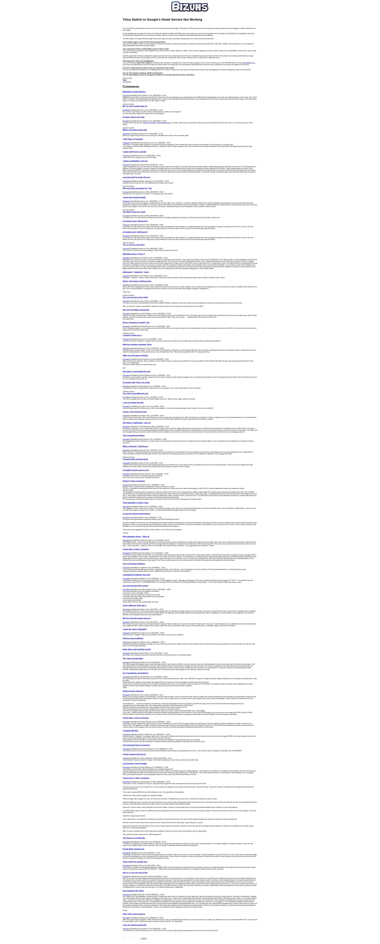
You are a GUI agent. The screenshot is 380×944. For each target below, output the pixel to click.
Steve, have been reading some (137, 281)
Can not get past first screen (135, 586)
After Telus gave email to (134, 914)
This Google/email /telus (134, 435)
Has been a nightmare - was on (137, 423)
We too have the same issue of (137, 618)
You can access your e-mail (135, 297)
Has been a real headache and (136, 371)
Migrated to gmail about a (134, 92)
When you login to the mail (135, 130)
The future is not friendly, (134, 838)
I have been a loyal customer (136, 718)
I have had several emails (134, 197)
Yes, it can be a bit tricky (134, 245)
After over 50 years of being (135, 355)
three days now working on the (137, 649)
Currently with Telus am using (136, 382)
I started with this (130, 731)
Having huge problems (133, 638)
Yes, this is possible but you (135, 393)
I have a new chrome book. (135, 412)
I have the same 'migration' (135, 629)
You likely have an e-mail (134, 212)
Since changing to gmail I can (136, 322)
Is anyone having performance (136, 514)
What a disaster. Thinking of (135, 446)
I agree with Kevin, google (134, 152)
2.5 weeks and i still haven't (135, 221)
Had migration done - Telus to (136, 536)
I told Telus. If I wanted (133, 139)
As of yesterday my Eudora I (135, 673)
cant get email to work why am (136, 177)
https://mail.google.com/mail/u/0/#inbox (156, 123)
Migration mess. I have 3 (134, 254)
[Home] (190, 13)
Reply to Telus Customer (134, 481)
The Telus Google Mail (133, 658)
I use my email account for (135, 925)
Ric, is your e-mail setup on (135, 106)
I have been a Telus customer (136, 778)
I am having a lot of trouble (135, 763)
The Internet (127, 82)
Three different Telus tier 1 (134, 605)
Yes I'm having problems (134, 564)
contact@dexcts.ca (248, 63)
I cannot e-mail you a (132, 335)
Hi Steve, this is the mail (133, 117)
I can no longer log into (133, 403)
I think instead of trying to (134, 754)
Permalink (126, 95)
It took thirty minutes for (133, 849)
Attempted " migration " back (136, 272)
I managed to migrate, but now (136, 575)
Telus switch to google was (135, 862)
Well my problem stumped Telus (137, 344)
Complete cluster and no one (136, 470)
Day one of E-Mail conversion (136, 310)
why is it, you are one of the (135, 873)
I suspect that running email (135, 459)
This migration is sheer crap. (136, 503)
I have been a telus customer (136, 549)
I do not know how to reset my (136, 745)
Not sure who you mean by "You (137, 188)
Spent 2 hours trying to (133, 691)
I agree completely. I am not (135, 161)
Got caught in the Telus (133, 891)
